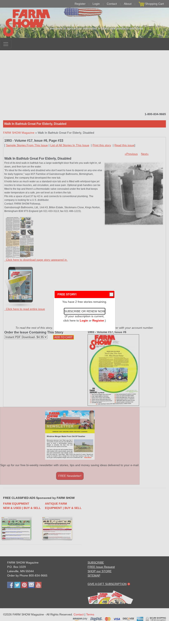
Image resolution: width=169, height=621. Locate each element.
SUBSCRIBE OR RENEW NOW (84, 311)
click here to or (83, 320)
